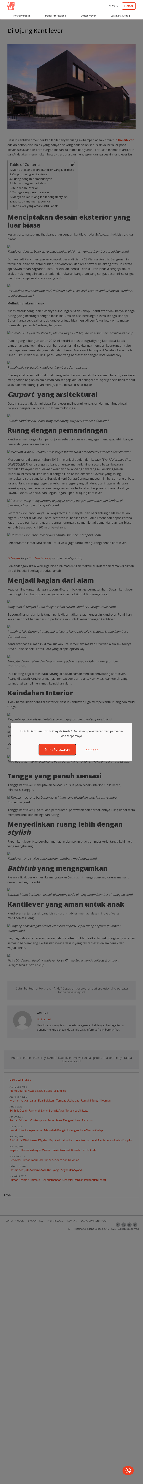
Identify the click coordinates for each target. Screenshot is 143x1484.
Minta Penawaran (57, 749)
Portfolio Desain (22, 15)
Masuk (113, 6)
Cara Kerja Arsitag (120, 15)
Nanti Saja (91, 749)
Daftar (128, 6)
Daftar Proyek (88, 15)
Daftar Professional (55, 15)
